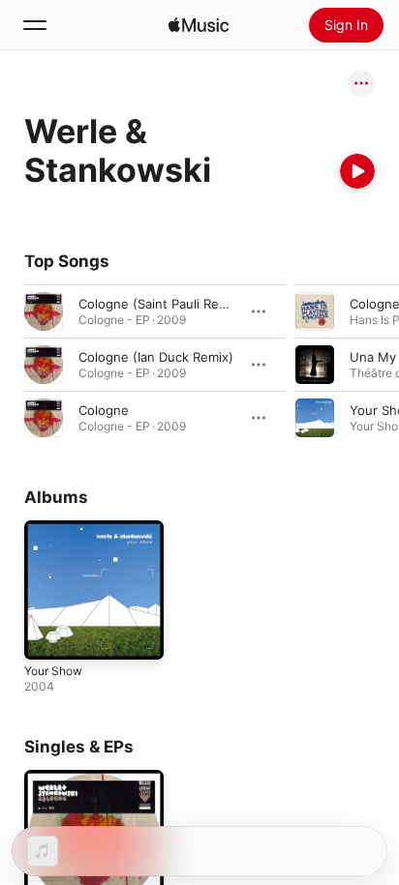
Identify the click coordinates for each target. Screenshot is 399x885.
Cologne (103, 410)
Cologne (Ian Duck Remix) (155, 357)
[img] (199, 25)
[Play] (357, 171)
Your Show (53, 671)
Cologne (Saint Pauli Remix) (161, 303)
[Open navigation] (35, 25)
